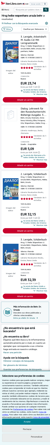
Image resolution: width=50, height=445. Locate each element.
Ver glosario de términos (15, 365)
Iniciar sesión (36, 4)
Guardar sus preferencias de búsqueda (22, 369)
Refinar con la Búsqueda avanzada (21, 23)
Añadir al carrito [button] (25, 99)
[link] (46, 23)
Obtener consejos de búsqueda (18, 361)
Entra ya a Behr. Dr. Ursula (24, 318)
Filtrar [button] (8, 29)
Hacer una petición (12, 352)
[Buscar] (46, 10)
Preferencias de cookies (23, 409)
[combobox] (28, 10)
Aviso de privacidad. (41, 417)
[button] (40, 94)
